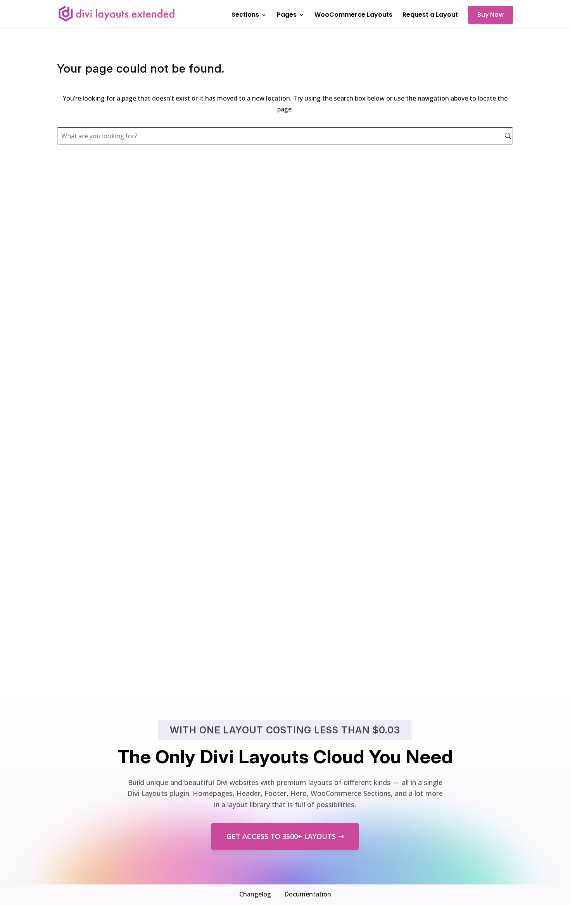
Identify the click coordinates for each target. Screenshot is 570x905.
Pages (287, 15)
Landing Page (90, 267)
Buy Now (490, 14)
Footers (79, 206)
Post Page (83, 480)
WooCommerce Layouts (353, 15)
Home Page (86, 237)
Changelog (255, 894)
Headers (80, 176)
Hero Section (89, 358)
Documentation (307, 894)
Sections (245, 15)
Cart (73, 571)
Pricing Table (89, 298)
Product (80, 510)
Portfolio (81, 450)
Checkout (82, 602)
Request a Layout (430, 15)
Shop (74, 541)
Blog (73, 389)
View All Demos (285, 642)
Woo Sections (90, 328)
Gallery (78, 419)
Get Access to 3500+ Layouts (281, 836)
